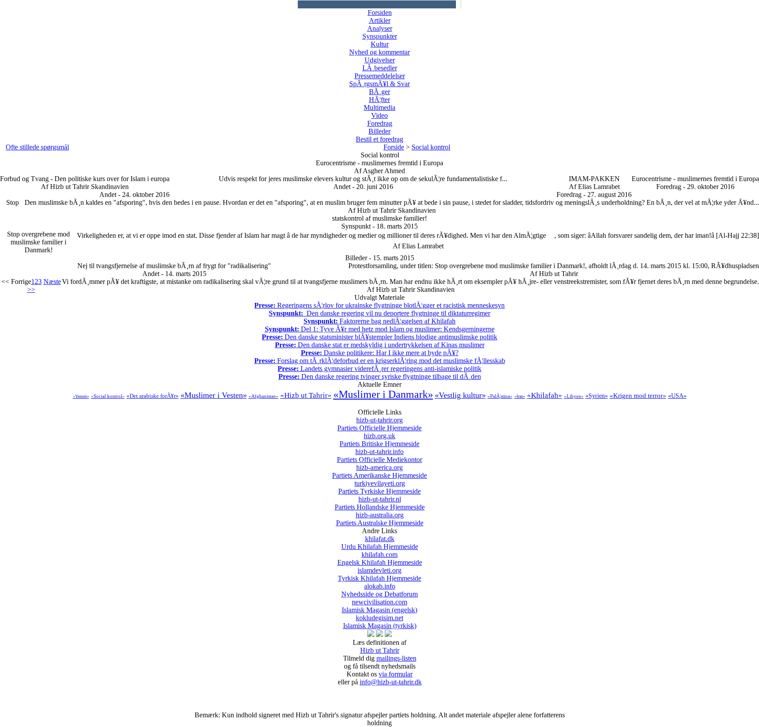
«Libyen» (574, 396)
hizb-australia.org (379, 519)
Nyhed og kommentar (379, 52)
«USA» (677, 396)
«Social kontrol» (108, 396)
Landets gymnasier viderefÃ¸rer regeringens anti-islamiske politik (379, 368)
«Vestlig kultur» (460, 395)
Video (379, 115)
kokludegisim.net (379, 621)
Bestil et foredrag (379, 139)
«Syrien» (597, 396)
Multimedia (379, 107)
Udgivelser (380, 60)
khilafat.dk (379, 542)
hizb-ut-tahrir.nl (380, 503)
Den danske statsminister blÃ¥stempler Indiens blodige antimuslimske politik (379, 337)
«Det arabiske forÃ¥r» (152, 396)
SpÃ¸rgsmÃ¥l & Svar (379, 83)
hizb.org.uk (379, 439)
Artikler (379, 20)
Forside (393, 147)
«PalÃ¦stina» (500, 396)
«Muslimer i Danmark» (383, 394)
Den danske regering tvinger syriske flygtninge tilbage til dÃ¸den (379, 376)
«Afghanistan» (263, 396)
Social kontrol (431, 147)
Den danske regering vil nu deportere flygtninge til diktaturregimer (379, 313)
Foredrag (379, 123)
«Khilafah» (544, 395)
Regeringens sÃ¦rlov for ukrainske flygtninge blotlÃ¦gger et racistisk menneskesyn (379, 305)
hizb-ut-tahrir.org (379, 424)
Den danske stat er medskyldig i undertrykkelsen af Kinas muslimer (379, 345)
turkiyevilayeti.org (379, 487)
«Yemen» (81, 396)
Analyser (379, 28)
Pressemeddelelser (379, 76)
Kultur (380, 44)
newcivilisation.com (379, 606)
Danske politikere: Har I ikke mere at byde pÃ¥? (380, 352)
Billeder (379, 131)
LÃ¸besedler (379, 68)
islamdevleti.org (379, 574)
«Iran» (519, 396)
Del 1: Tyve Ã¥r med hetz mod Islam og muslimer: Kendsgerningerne (380, 329)
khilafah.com (379, 558)
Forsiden (380, 12)
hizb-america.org (379, 471)
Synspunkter (379, 36)
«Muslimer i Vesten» (214, 395)
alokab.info (379, 590)
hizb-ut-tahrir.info (379, 455)
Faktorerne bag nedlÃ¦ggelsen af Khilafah (379, 321)
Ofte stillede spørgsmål (37, 147)
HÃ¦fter (379, 99)
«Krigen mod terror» (638, 395)
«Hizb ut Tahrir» (306, 395)
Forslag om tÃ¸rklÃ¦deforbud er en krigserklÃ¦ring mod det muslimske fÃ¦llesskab (379, 360)
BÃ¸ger (379, 91)
